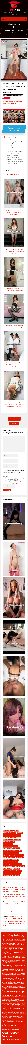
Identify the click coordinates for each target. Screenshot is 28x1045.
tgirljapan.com (7, 868)
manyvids (6, 859)
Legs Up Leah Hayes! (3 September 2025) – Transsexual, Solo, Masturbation (14, 212)
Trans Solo (15, 875)
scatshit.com (5, 1039)
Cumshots (16, 848)
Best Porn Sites (15, 25)
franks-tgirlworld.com (15, 850)
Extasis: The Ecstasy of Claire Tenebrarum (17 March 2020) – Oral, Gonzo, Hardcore (14, 896)
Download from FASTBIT (14, 129)
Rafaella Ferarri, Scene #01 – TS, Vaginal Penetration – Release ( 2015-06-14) (14, 923)
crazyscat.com (18, 1039)
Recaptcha (5, 476)
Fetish (5, 850)
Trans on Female (17, 870)
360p (10, 830)
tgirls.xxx (13, 103)
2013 (18, 837)
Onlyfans (13, 861)
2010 (18, 835)
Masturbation (15, 859)
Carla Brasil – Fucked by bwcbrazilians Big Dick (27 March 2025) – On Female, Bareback (13, 911)
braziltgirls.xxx (7, 848)
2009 (11, 835)
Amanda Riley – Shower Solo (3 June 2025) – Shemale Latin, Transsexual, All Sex (14, 903)
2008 (5, 835)
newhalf (6, 861)
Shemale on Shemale (16, 864)
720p (6, 832)
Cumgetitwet (6, 887)
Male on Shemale (8, 857)
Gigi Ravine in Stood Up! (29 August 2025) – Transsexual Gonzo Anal (14, 289)
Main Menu (4, 19)
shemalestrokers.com (18, 866)
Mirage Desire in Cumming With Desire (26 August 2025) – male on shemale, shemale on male (14, 404)
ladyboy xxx (20, 855)
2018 (11, 841)
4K (5, 830)
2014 (5, 839)
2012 (11, 837)
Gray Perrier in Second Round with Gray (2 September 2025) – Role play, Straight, (14, 251)
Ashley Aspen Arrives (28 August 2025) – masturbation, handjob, (14, 326)
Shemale (18, 101)
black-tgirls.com (8, 843)
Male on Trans (18, 857)
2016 (18, 839)
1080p (6, 101)
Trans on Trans (16, 873)
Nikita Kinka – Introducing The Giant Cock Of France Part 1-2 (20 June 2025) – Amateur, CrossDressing (14, 889)
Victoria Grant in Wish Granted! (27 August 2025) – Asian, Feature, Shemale (14, 365)
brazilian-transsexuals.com (10, 846)
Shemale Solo (6, 103)
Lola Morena (12, 101)
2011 (5, 837)
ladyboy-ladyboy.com (9, 855)
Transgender (7, 870)
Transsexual (7, 875)
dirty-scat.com (11, 1039)
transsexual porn (8, 100)
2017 (5, 841)
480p (16, 830)
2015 (11, 839)
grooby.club (7, 852)
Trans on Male (7, 873)
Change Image (14, 483)
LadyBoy (15, 852)
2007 (19, 832)
